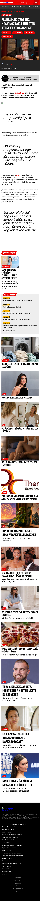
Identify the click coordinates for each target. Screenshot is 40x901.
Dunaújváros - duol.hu (8, 840)
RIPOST (3, 11)
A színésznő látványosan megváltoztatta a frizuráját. (15, 789)
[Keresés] (31, 2)
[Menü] (36, 2)
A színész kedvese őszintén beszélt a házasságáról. (19, 580)
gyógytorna (7, 36)
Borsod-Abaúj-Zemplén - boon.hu (12, 834)
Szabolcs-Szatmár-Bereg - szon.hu (12, 863)
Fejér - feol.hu (6, 842)
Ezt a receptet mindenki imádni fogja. (19, 655)
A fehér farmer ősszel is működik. (17, 618)
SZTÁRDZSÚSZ (19, 11)
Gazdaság (18, 880)
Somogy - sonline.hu (8, 861)
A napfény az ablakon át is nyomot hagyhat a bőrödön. (19, 746)
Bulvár (18, 886)
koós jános (29, 33)
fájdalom (6, 33)
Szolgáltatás (18, 889)
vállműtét (17, 33)
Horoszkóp (5, 7)
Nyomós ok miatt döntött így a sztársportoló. (17, 699)
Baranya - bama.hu (8, 829)
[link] (6, 266)
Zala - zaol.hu (6, 874)
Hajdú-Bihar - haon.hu (9, 848)
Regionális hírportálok (18, 824)
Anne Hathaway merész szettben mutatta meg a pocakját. (9, 285)
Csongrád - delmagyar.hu (10, 837)
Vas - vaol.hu (6, 869)
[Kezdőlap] (6, 2)
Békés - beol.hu (6, 832)
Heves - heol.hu (6, 850)
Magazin (18, 883)
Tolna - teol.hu (6, 866)
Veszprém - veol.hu (7, 871)
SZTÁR (10, 11)
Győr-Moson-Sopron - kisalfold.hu (12, 845)
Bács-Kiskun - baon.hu (9, 827)
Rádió (18, 891)
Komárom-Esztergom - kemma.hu (12, 855)
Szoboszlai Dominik (18, 7)
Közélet (18, 878)
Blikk (18, 175)
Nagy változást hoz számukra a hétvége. (17, 539)
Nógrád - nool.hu (7, 858)
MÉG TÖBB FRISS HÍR (9, 331)
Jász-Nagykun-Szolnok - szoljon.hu (12, 853)
